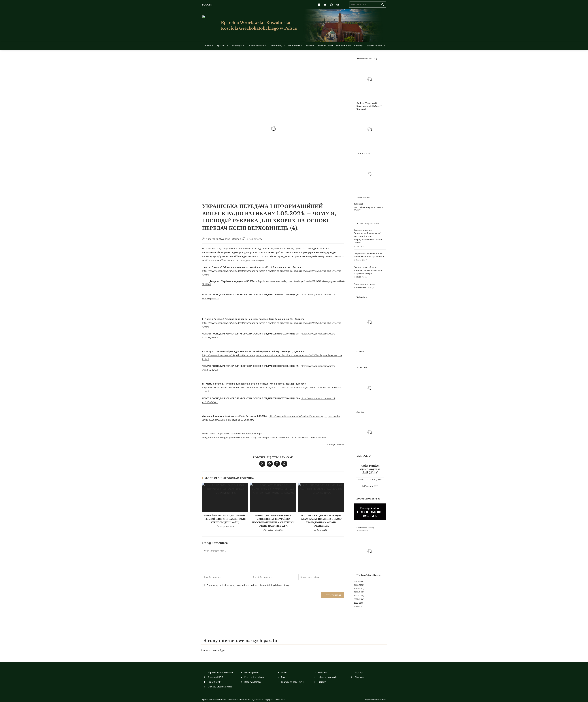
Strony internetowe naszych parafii (240, 640)
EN (210, 4)
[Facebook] (319, 4)
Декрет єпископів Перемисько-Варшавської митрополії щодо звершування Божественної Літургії (368, 236)
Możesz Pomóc (374, 45)
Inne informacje (234, 238)
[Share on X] (262, 464)
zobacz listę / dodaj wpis (370, 480)
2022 (356, 595)
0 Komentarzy (254, 238)
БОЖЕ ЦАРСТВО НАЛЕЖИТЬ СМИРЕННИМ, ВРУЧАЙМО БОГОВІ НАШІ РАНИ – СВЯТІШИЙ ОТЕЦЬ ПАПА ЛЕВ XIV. (273, 520)
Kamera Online (343, 45)
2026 (356, 581)
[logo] (210, 25)
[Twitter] (325, 4)
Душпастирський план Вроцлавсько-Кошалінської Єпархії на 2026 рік (368, 270)
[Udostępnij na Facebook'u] (270, 464)
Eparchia (221, 45)
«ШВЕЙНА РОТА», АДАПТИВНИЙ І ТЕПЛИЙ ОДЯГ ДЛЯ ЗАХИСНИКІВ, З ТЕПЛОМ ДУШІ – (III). (225, 519)
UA (207, 4)
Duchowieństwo (255, 45)
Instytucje (236, 45)
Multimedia (294, 45)
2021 (356, 599)
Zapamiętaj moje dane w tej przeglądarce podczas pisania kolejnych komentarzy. (248, 585)
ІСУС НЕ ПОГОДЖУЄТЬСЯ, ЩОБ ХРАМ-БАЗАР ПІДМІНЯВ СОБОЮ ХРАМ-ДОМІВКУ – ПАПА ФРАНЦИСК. (321, 520)
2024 (356, 588)
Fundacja (359, 45)
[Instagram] (331, 4)
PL (203, 4)
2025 (356, 585)
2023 (356, 592)
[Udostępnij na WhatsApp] (284, 464)
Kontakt (310, 45)
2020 (356, 602)
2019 (356, 606)
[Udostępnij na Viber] (277, 464)
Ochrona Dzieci (325, 45)
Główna (207, 45)
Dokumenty (276, 45)
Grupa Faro (381, 699)
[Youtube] (337, 4)
